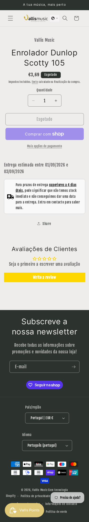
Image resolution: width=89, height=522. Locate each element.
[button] (10, 18)
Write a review (44, 277)
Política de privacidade (35, 496)
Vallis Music (39, 490)
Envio (35, 82)
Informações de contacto (61, 504)
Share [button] (46, 223)
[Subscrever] (73, 367)
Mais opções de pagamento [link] (44, 146)
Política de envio (56, 511)
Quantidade (44, 90)
